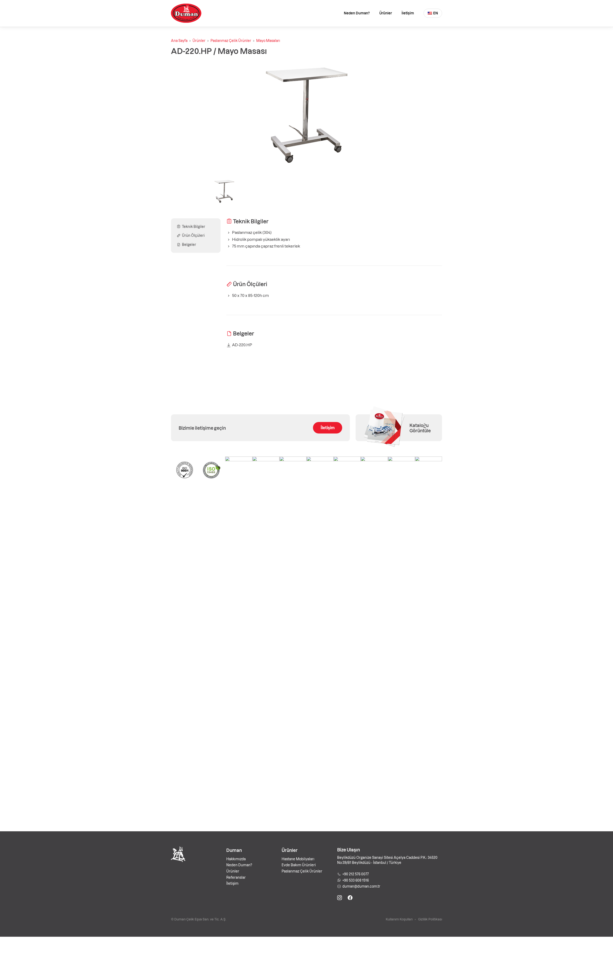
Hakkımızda (236, 859)
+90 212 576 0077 (355, 874)
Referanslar (236, 877)
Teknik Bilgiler (193, 226)
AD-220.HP (242, 344)
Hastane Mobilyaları (298, 859)
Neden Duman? (357, 13)
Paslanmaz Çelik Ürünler (230, 40)
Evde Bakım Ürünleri (299, 865)
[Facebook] (350, 898)
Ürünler (385, 13)
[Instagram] (339, 898)
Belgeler (189, 244)
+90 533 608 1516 (355, 880)
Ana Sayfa (179, 40)
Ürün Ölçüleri (193, 235)
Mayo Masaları (268, 40)
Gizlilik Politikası (430, 919)
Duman (234, 850)
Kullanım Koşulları (399, 919)
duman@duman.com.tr (361, 886)
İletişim (408, 13)
